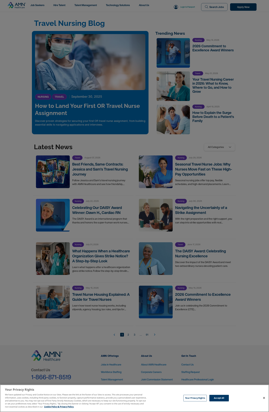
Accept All (219, 398)
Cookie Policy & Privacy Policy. (59, 406)
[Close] (264, 398)
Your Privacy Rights (195, 398)
